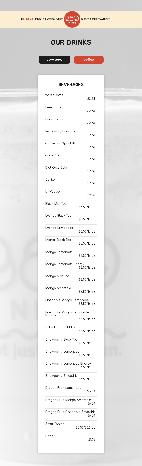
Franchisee (104, 19)
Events (59, 19)
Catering (50, 19)
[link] (72, 19)
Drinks (29, 19)
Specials (39, 19)
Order (93, 19)
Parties (85, 19)
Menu (22, 19)
